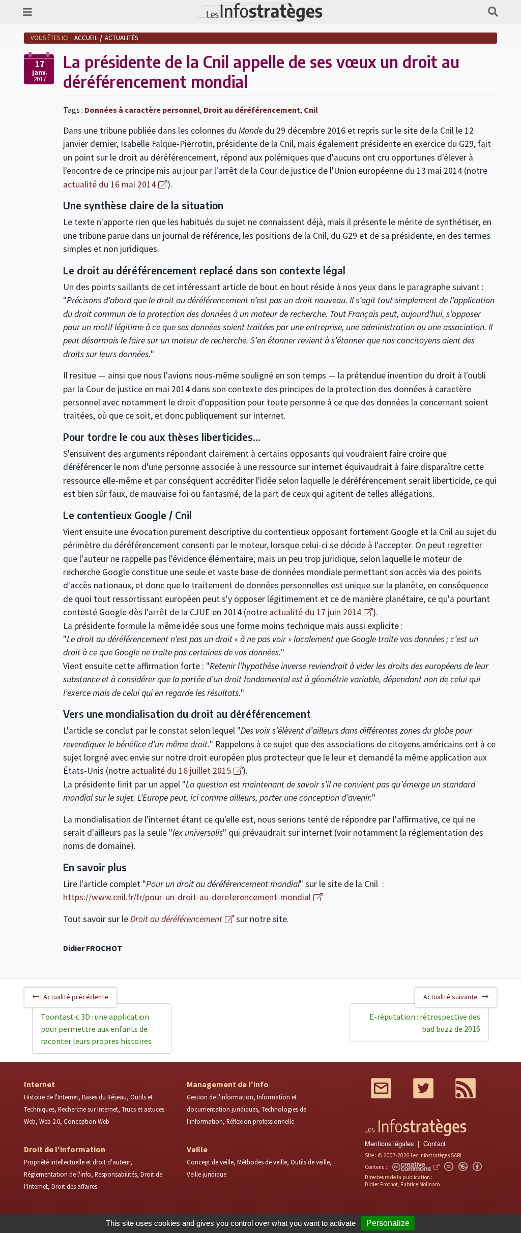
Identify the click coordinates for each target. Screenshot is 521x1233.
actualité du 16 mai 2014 (109, 184)
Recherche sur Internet (88, 1109)
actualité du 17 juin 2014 (315, 612)
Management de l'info (228, 1084)
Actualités (121, 38)
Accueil (86, 38)
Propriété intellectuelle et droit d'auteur (77, 1162)
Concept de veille (210, 1162)
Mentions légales (389, 1143)
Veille (197, 1149)
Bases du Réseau (104, 1097)
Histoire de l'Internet (51, 1097)
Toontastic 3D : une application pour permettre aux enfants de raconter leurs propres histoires (96, 1028)
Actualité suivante (450, 996)
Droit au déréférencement (252, 110)
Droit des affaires (74, 1186)
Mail (381, 1088)
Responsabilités (116, 1174)
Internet (39, 1084)
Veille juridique (206, 1174)
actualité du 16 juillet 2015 (181, 770)
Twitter (423, 1088)
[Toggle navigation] (27, 12)
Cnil (311, 110)
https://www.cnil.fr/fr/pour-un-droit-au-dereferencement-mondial (187, 897)
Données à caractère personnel (142, 110)
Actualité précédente (75, 996)
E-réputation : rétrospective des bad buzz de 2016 (424, 1022)
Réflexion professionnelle (260, 1121)
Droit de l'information (64, 1149)
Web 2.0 (49, 1121)
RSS (465, 1088)
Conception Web (86, 1121)
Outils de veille (310, 1162)
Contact (434, 1143)
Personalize (388, 1223)
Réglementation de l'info (57, 1174)
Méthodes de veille (262, 1162)
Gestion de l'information (220, 1097)
